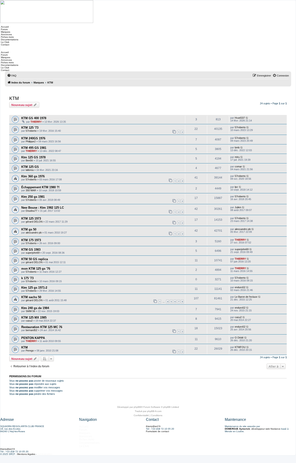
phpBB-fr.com (154, 411)
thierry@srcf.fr (153, 426)
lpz (236, 186)
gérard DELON (34, 221)
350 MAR (31, 190)
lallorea (30, 170)
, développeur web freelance (253, 429)
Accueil (4, 27)
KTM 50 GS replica (34, 259)
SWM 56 (30, 311)
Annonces (6, 34)
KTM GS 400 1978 (33, 118)
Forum (4, 29)
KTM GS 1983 (30, 249)
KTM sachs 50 (31, 297)
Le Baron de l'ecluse (246, 296)
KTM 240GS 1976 (33, 138)
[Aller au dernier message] (247, 117)
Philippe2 (31, 141)
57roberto (31, 130)
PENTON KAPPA (33, 338)
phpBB (137, 407)
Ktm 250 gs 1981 (33, 196)
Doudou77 (31, 210)
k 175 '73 (27, 278)
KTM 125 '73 (29, 127)
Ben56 (29, 160)
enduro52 (240, 287)
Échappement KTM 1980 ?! (40, 187)
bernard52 (31, 330)
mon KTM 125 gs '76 (35, 268)
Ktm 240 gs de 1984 (35, 308)
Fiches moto (7, 37)
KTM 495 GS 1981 (33, 148)
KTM (14, 98)
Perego (30, 350)
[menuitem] (11, 75)
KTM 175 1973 (31, 240)
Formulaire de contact (157, 431)
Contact (4, 44)
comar (238, 166)
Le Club (4, 42)
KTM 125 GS (30, 167)
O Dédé (239, 337)
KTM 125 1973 (31, 218)
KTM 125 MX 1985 (33, 317)
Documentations (9, 39)
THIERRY (36, 121)
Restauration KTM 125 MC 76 (41, 327)
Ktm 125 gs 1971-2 (34, 287)
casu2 (29, 320)
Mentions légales (26, 454)
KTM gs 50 (28, 229)
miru (237, 157)
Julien (238, 207)
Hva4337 (240, 117)
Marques (5, 32)
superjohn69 (33, 252)
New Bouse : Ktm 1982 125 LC (42, 207)
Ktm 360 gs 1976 (33, 176)
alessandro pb (34, 232)
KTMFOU (240, 347)
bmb (237, 147)
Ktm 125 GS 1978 (33, 157)
